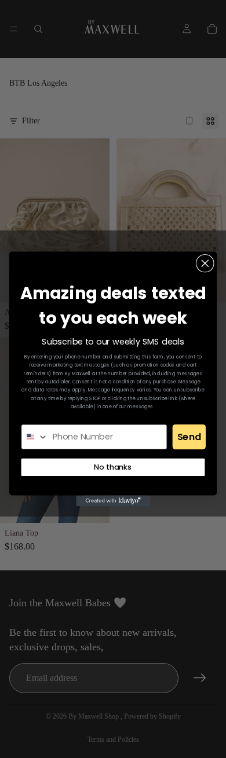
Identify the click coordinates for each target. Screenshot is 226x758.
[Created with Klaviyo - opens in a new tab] (113, 500)
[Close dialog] (205, 263)
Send (189, 436)
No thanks (113, 467)
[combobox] (34, 436)
